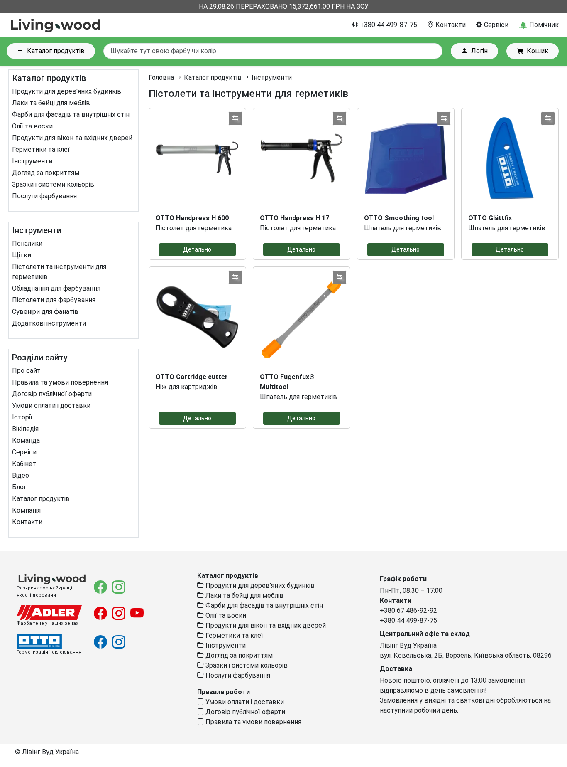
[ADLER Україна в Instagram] (119, 616)
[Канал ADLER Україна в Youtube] (137, 616)
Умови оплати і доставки (51, 405)
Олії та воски (32, 126)
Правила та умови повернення (60, 382)
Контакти (450, 25)
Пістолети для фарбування (53, 300)
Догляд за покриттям (45, 173)
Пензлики (27, 243)
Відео (20, 475)
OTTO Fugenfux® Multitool (287, 382)
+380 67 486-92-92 (408, 610)
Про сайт (26, 371)
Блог (19, 487)
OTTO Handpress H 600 (192, 218)
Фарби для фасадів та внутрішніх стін (71, 114)
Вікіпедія (25, 429)
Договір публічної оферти (52, 394)
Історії (22, 417)
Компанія (26, 510)
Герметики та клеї (41, 149)
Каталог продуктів (56, 51)
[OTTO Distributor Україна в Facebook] (101, 645)
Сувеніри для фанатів (45, 312)
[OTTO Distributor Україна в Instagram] (118, 645)
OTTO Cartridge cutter (192, 377)
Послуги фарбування (44, 196)
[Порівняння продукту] (235, 118)
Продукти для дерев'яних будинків (66, 91)
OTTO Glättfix (490, 218)
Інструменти (32, 161)
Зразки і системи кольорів (53, 184)
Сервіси (495, 25)
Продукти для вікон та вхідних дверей (72, 138)
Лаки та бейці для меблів (51, 103)
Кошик (537, 51)
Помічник (543, 25)
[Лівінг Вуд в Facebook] (101, 590)
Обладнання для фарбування (56, 288)
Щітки (21, 255)
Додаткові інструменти (49, 323)
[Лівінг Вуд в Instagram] (118, 590)
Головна (161, 77)
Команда (26, 440)
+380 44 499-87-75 (387, 25)
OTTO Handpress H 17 (294, 218)
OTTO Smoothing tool (399, 218)
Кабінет (24, 464)
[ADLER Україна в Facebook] (101, 616)
